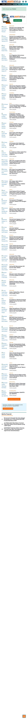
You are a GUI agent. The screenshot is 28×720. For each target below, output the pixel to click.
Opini (23, 4)
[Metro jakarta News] (11, 1)
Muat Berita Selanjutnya (14, 399)
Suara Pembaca (7, 408)
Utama (3, 4)
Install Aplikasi (17, 20)
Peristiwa (15, 4)
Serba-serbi (9, 4)
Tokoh (19, 4)
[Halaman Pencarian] (26, 1)
